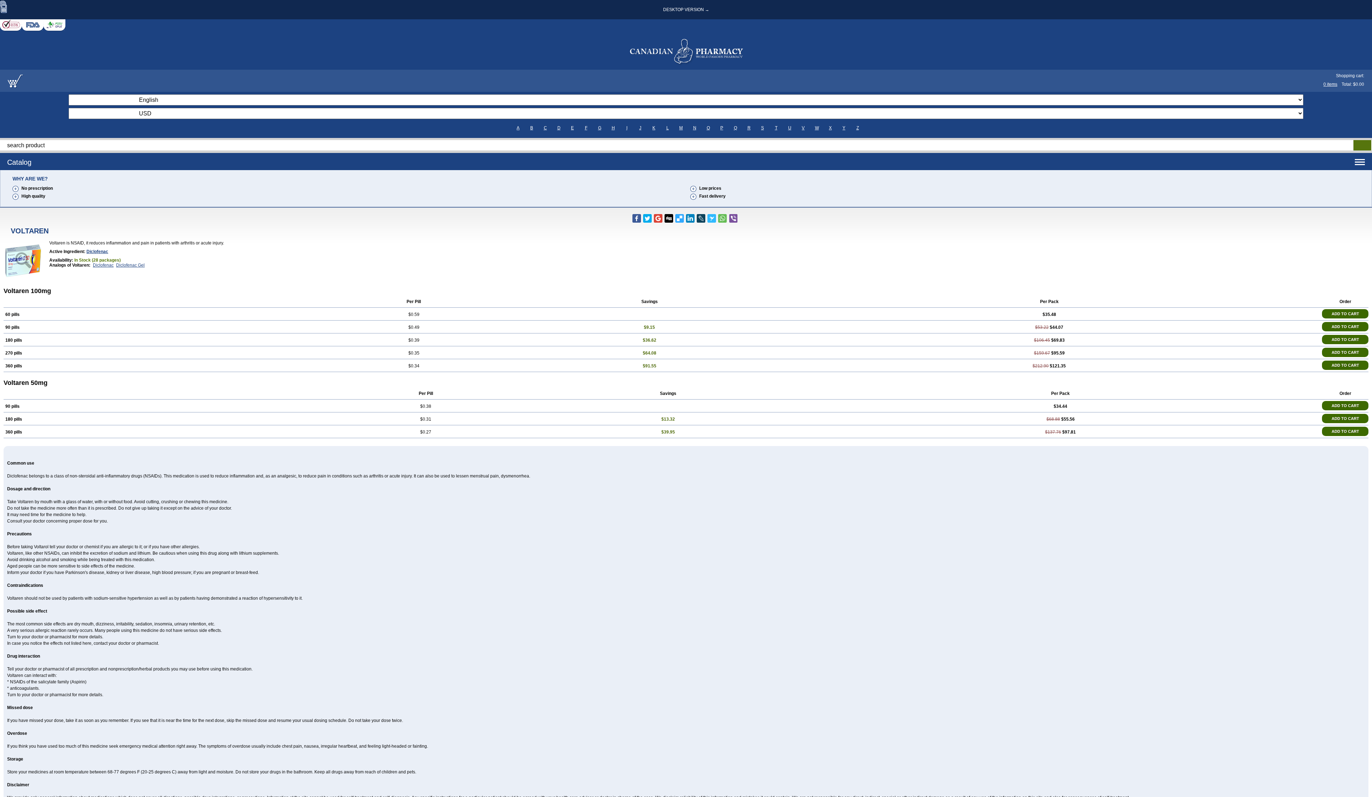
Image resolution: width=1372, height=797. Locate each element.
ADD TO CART (1345, 314)
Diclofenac (97, 251)
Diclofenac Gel (130, 265)
